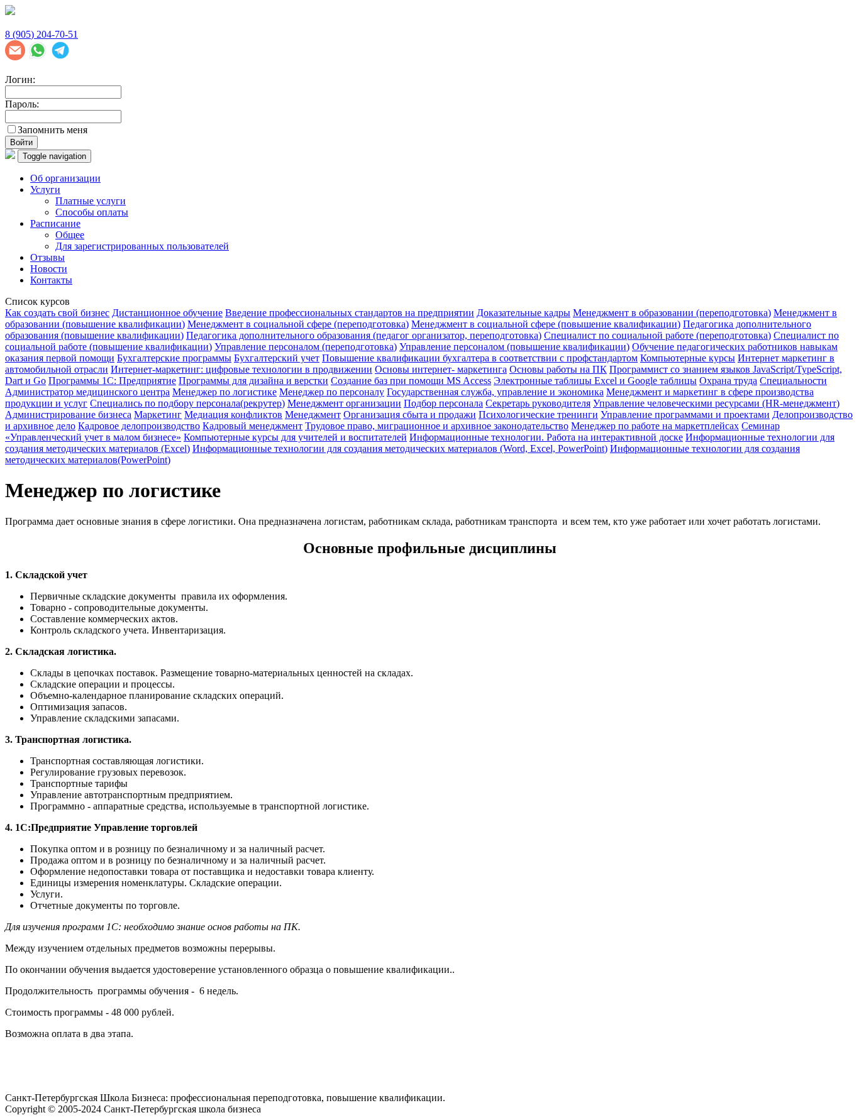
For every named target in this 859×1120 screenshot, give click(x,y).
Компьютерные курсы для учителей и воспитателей (295, 437)
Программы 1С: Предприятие (112, 380)
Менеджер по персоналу (331, 392)
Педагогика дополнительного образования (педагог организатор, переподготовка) (363, 335)
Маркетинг (158, 414)
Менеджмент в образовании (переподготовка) (672, 312)
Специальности (793, 380)
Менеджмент (313, 414)
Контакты (51, 280)
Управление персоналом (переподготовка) (305, 346)
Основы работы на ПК (558, 369)
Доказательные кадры (523, 312)
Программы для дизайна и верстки (253, 380)
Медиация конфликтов (233, 414)
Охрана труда (728, 380)
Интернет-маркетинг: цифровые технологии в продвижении (241, 369)
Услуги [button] (45, 189)
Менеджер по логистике (224, 392)
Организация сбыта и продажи (409, 414)
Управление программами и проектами (685, 414)
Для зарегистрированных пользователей (142, 246)
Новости (48, 268)
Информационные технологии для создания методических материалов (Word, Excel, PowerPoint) (399, 448)
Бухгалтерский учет (276, 358)
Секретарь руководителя (537, 403)
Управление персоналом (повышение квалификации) (514, 346)
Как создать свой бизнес (57, 312)
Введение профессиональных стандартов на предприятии (349, 312)
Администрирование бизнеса (68, 414)
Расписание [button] (55, 223)
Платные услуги (90, 200)
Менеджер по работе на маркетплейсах (655, 425)
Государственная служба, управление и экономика (495, 392)
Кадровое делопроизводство (139, 425)
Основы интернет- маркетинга (441, 369)
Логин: (20, 79)
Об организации (65, 178)
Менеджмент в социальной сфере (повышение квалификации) (545, 324)
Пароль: (22, 104)
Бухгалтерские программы (174, 358)
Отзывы (47, 257)
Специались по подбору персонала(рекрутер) (187, 403)
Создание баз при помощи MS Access (411, 380)
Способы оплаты (91, 212)
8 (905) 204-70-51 (41, 34)
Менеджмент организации (344, 403)
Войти (21, 142)
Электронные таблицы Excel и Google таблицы (595, 380)
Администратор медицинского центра (87, 392)
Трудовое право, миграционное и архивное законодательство (436, 425)
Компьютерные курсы (687, 358)
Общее (69, 234)
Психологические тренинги (538, 414)
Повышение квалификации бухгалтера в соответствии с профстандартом (480, 358)
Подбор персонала (443, 403)
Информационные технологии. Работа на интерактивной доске (546, 437)
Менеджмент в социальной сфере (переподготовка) (298, 324)
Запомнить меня (52, 129)
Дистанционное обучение (167, 312)
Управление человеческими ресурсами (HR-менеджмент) (716, 403)
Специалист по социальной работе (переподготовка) (657, 335)
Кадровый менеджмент (252, 425)
